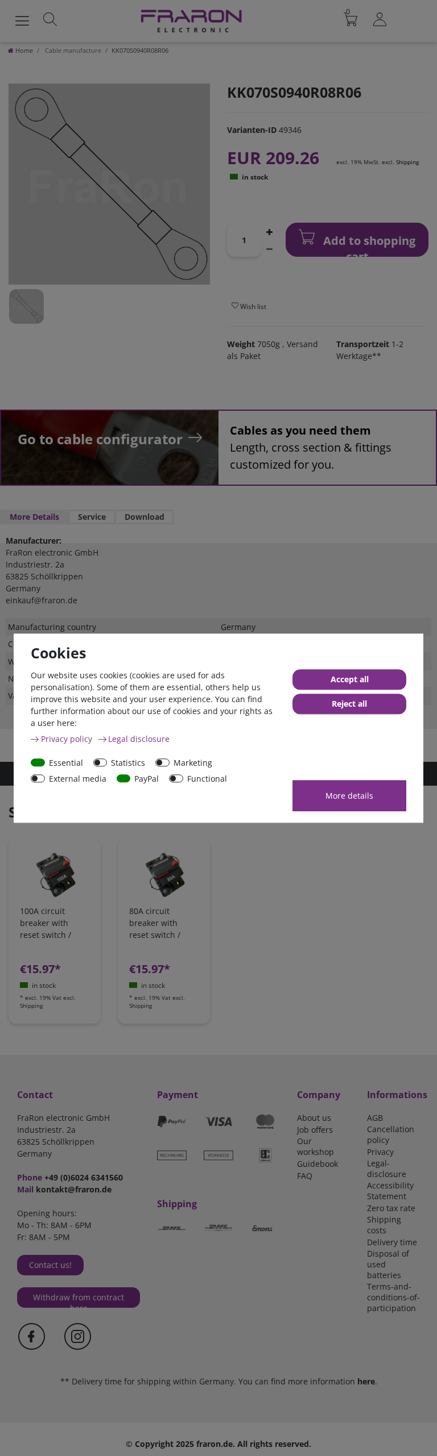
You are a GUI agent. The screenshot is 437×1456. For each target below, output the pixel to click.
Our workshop (315, 1146)
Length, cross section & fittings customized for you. (310, 447)
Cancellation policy (390, 1134)
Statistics (128, 762)
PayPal (146, 778)
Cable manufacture (72, 50)
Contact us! (50, 1264)
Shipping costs (384, 1225)
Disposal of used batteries (388, 1264)
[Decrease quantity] (269, 248)
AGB (375, 1117)
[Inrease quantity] (269, 231)
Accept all (350, 679)
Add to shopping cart (367, 245)
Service (92, 516)
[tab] (34, 517)
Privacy (380, 1151)
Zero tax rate (391, 1208)
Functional (207, 778)
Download (144, 516)
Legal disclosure (139, 738)
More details (349, 795)
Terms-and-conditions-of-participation (393, 1297)
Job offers (315, 1129)
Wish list (252, 306)
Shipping (407, 162)
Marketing (193, 762)
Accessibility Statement (390, 1190)
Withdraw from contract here (78, 1300)
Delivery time (392, 1242)
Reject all (349, 703)
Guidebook (317, 1163)
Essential (66, 762)
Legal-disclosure (386, 1168)
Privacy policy (67, 738)
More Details (34, 516)
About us (314, 1117)
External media (77, 778)
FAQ (304, 1175)
